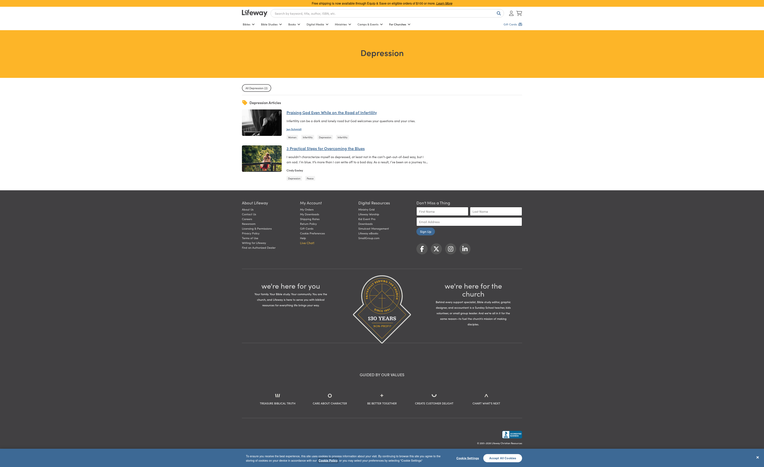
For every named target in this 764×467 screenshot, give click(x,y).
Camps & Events (368, 24)
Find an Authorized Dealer (259, 247)
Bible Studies (269, 24)
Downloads (365, 224)
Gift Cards (306, 228)
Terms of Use (250, 238)
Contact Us (249, 214)
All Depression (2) (257, 88)
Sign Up (425, 231)
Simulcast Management (373, 228)
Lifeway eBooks (368, 233)
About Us (247, 209)
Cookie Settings (467, 458)
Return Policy (308, 224)
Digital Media (315, 24)
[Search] (498, 13)
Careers (247, 219)
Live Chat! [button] (307, 243)
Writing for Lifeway (254, 243)
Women (292, 137)
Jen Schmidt (294, 129)
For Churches (397, 24)
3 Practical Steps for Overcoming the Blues (325, 148)
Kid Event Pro (366, 219)
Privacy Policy (250, 233)
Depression (325, 137)
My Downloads (309, 214)
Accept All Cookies (502, 458)
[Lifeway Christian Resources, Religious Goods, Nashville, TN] (512, 434)
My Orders (307, 209)
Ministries (341, 24)
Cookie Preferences (312, 233)
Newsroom (248, 224)
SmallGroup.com (368, 238)
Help (303, 238)
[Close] (757, 457)
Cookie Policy (328, 460)
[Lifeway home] (254, 13)
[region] (382, 458)
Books (292, 24)
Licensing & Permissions (257, 228)
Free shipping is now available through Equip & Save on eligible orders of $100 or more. (382, 3)
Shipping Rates (310, 219)
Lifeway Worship (368, 214)
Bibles (246, 24)
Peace (310, 178)
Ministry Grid (366, 209)
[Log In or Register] (511, 13)
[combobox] (387, 13)
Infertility (308, 137)
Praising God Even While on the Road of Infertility (331, 112)
